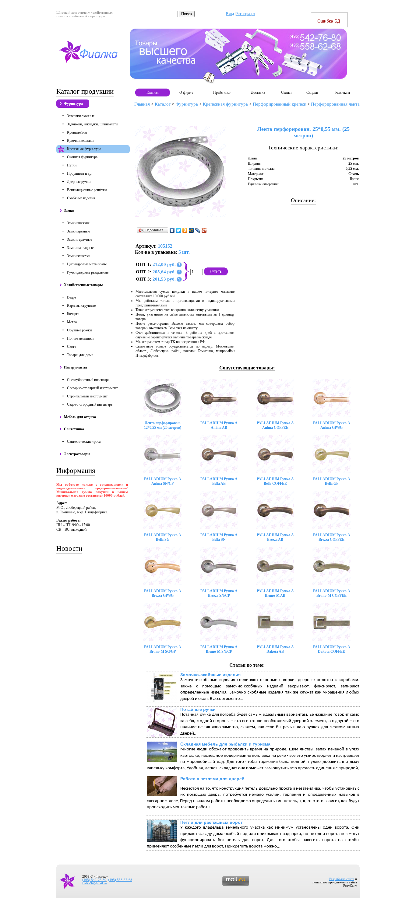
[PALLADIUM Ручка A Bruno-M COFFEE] (331, 566)
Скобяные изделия (81, 198)
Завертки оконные (80, 116)
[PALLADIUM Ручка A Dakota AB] (275, 622)
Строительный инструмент (87, 396)
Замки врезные (78, 231)
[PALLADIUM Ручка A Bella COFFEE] (275, 454)
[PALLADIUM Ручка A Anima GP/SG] (331, 398)
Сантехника (74, 429)
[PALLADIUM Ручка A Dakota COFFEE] (331, 622)
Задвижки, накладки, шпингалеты (92, 124)
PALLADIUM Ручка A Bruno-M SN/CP (219, 649)
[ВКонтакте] (172, 230)
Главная (152, 92)
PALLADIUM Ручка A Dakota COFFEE (331, 649)
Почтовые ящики (80, 338)
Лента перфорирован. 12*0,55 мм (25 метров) (162, 425)
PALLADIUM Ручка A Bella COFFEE (275, 481)
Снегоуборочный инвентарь (88, 380)
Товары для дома (80, 355)
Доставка (258, 92)
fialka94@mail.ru (94, 883)
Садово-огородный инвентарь (89, 404)
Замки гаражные (79, 239)
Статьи (286, 92)
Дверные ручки (78, 182)
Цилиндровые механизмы (87, 264)
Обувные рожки (79, 330)
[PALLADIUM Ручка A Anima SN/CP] (162, 454)
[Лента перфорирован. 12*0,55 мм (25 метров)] (162, 398)
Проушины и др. (79, 173)
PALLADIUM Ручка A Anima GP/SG (331, 425)
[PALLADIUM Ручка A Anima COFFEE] (275, 398)
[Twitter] (178, 230)
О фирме (186, 92)
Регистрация (245, 14)
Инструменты (75, 367)
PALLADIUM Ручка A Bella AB (219, 481)
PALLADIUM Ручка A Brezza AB (275, 537)
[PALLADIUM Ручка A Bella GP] (331, 454)
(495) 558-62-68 (120, 880)
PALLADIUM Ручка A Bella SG (162, 537)
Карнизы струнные (81, 305)
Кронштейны (77, 132)
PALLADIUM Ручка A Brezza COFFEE (331, 537)
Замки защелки (78, 256)
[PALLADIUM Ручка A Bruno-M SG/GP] (162, 622)
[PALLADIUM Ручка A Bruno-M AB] (275, 566)
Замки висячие (78, 223)
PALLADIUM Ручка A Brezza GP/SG (162, 593)
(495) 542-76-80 (94, 880)
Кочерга (73, 314)
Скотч (71, 346)
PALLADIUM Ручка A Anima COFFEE (275, 425)
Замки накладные (80, 248)
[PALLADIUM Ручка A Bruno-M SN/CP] (219, 622)
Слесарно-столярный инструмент (92, 388)
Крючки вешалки (80, 140)
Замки (69, 210)
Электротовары (77, 454)
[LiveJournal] (198, 230)
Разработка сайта (341, 879)
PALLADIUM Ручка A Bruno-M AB (275, 593)
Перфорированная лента (335, 104)
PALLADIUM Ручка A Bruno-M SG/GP (162, 649)
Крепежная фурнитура (84, 149)
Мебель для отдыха (80, 417)
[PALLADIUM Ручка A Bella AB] (219, 454)
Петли (71, 165)
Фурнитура (73, 103)
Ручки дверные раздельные (87, 272)
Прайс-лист (222, 92)
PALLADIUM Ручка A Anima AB (219, 425)
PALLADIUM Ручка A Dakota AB (275, 649)
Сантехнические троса (83, 441)
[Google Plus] (204, 230)
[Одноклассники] (185, 230)
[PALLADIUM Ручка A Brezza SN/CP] (219, 566)
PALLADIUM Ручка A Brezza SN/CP (219, 593)
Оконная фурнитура (82, 157)
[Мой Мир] (191, 230)
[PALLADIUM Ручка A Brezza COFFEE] (331, 510)
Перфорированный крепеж (279, 104)
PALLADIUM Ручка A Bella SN (219, 537)
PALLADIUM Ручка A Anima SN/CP (162, 481)
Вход (230, 14)
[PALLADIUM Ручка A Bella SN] (219, 510)
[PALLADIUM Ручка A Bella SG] (162, 510)
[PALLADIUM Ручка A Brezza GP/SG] (162, 566)
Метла (72, 322)
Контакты (342, 92)
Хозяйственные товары (83, 285)
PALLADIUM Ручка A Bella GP (331, 481)
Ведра (71, 297)
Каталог (163, 104)
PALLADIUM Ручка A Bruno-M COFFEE (331, 593)
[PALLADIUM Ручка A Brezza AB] (275, 510)
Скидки (312, 92)
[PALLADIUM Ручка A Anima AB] (219, 398)
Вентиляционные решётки (87, 190)
